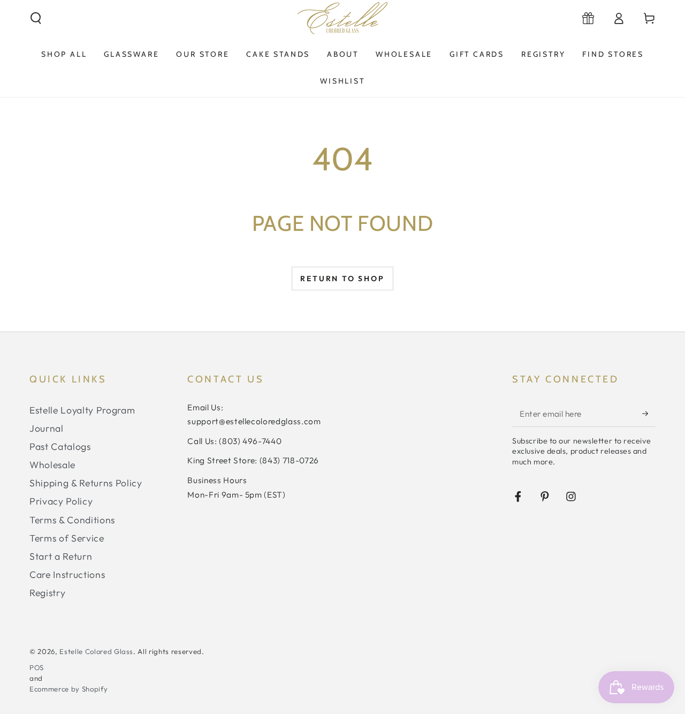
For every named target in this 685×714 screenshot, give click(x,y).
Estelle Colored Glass (96, 651)
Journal (46, 428)
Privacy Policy (61, 501)
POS (36, 667)
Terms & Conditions (72, 520)
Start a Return (60, 556)
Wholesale (52, 465)
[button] (36, 18)
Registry (47, 593)
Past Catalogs (60, 446)
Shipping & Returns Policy (85, 483)
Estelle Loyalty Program (82, 410)
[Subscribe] (649, 413)
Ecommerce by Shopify (68, 689)
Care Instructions (67, 574)
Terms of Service (66, 538)
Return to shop (342, 278)
